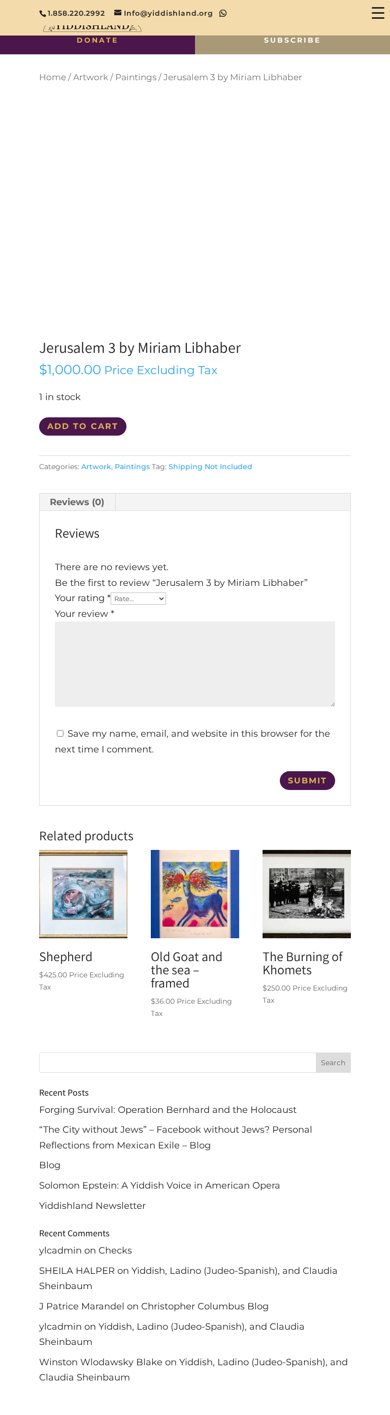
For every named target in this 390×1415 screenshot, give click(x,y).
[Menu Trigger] (378, 12)
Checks (115, 1250)
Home (52, 77)
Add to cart (82, 426)
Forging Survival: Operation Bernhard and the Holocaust (168, 1109)
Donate (97, 40)
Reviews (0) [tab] (77, 502)
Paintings (135, 77)
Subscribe (292, 40)
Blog (49, 1165)
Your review (84, 613)
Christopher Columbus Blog (205, 1306)
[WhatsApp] (223, 13)
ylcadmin (60, 1250)
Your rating (83, 598)
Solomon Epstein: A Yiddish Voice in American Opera (159, 1185)
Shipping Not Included (210, 466)
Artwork (90, 77)
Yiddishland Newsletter (92, 1205)
